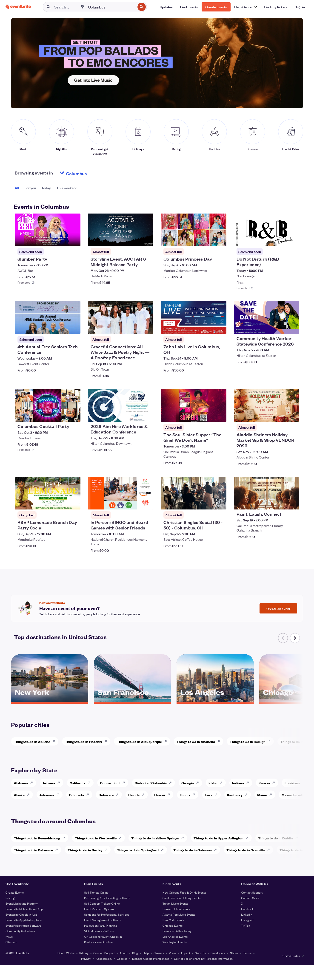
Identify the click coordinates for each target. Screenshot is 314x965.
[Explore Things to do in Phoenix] (107, 741)
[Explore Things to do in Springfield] (163, 849)
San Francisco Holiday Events (181, 898)
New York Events (173, 920)
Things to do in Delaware (33, 849)
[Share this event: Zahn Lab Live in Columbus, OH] (220, 327)
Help (146, 953)
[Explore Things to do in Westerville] (121, 837)
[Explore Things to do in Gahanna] (217, 849)
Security (200, 953)
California (77, 782)
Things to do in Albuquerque (139, 741)
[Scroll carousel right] (295, 638)
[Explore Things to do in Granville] (270, 849)
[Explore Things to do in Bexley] (107, 849)
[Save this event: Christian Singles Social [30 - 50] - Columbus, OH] (209, 503)
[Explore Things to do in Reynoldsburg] (65, 837)
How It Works (65, 953)
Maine (262, 794)
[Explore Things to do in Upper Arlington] (248, 837)
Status (234, 953)
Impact (185, 953)
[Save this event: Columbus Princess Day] (209, 239)
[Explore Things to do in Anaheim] (220, 741)
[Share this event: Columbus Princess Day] (220, 239)
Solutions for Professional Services (106, 914)
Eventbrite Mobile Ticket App (24, 909)
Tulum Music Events (175, 903)
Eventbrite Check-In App (21, 914)
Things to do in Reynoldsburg (37, 838)
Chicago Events (173, 925)
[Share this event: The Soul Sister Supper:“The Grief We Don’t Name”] (220, 415)
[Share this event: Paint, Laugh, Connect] (292, 503)
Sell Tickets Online (96, 892)
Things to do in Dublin (275, 838)
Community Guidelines (20, 931)
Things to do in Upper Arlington (218, 838)
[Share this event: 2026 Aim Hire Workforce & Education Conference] (146, 415)
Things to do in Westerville (96, 838)
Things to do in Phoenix (83, 741)
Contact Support (252, 892)
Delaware (106, 794)
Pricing (10, 898)
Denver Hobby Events (176, 909)
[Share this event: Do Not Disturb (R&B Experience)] (292, 239)
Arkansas (46, 794)
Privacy (86, 958)
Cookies (122, 958)
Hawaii (159, 794)
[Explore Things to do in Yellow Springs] (184, 837)
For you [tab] (30, 188)
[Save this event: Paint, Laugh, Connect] (281, 503)
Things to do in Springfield (138, 849)
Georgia (187, 782)
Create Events (15, 892)
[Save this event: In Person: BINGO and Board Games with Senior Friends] (135, 503)
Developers (218, 953)
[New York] (49, 700)
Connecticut (110, 782)
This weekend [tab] (66, 188)
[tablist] (46, 189)
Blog (135, 953)
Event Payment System (99, 909)
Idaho (212, 782)
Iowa (208, 794)
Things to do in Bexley (85, 849)
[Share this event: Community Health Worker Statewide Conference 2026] (292, 327)
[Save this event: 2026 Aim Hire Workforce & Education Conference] (135, 415)
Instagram (247, 920)
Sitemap (11, 942)
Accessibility (104, 958)
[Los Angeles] (215, 700)
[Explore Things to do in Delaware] (58, 849)
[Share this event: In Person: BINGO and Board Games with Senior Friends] (146, 503)
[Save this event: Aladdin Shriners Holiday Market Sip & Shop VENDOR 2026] (281, 415)
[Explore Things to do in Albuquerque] (167, 741)
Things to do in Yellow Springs (155, 838)
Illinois (185, 794)
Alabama (21, 782)
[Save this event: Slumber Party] (63, 239)
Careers (159, 953)
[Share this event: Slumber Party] (74, 239)
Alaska (19, 794)
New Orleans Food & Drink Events (184, 892)
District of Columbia (151, 782)
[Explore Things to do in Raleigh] (270, 741)
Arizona (49, 782)
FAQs (9, 936)
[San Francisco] (132, 700)
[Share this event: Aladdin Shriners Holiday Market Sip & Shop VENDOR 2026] (292, 415)
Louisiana (292, 782)
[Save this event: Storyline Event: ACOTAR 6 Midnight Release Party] (135, 239)
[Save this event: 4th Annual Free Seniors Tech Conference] (63, 327)
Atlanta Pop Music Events (179, 914)
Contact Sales (250, 898)
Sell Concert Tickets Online (102, 903)
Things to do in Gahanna (192, 849)
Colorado (76, 794)
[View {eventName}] (47, 230)
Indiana (238, 782)
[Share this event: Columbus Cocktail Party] (74, 415)
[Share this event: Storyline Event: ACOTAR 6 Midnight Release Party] (146, 239)
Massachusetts (293, 794)
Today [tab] (46, 188)
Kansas (264, 782)
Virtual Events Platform (99, 931)
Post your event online (98, 942)
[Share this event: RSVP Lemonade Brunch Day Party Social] (74, 503)
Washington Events (175, 942)
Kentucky (235, 794)
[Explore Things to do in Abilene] (55, 741)
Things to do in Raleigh (247, 741)
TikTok (245, 925)
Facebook (247, 909)
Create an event (278, 608)
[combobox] (111, 7)
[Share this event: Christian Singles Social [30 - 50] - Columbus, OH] (220, 503)
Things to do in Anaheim (196, 741)
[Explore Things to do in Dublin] (298, 837)
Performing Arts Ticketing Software (107, 898)
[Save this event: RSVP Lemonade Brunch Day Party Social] (63, 503)
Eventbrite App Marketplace (24, 920)
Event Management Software (102, 920)
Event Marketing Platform (22, 903)
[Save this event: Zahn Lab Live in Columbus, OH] (209, 327)
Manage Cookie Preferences (150, 958)
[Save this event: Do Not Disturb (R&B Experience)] (281, 239)
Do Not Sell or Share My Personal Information (203, 958)
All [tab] (17, 188)
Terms (247, 953)
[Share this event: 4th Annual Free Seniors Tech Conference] (74, 327)
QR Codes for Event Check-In (103, 936)
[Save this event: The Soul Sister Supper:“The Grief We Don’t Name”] (209, 415)
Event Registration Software (23, 925)
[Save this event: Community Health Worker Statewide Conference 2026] (281, 327)
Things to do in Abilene (32, 741)
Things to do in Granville (245, 849)
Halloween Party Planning (100, 925)
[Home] (18, 6)
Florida (134, 794)
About (123, 953)
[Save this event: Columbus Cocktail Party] (63, 415)
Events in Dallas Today (177, 931)
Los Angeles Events (175, 936)
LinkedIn (246, 914)
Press (172, 953)
